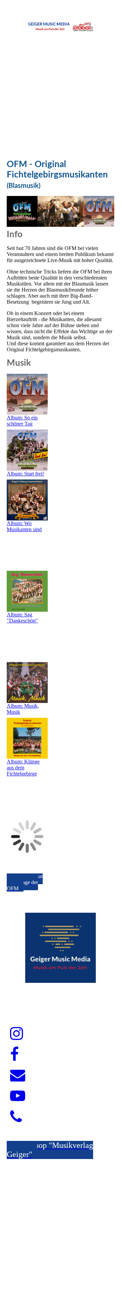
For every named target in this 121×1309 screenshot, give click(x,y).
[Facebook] (14, 1054)
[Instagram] (16, 1033)
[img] (60, 25)
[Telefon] (16, 1117)
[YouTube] (17, 1096)
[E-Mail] (17, 1075)
